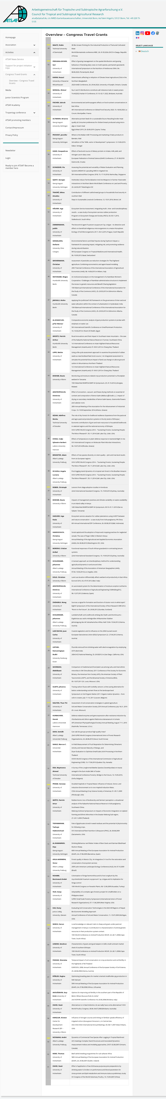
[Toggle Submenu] (34, 45)
